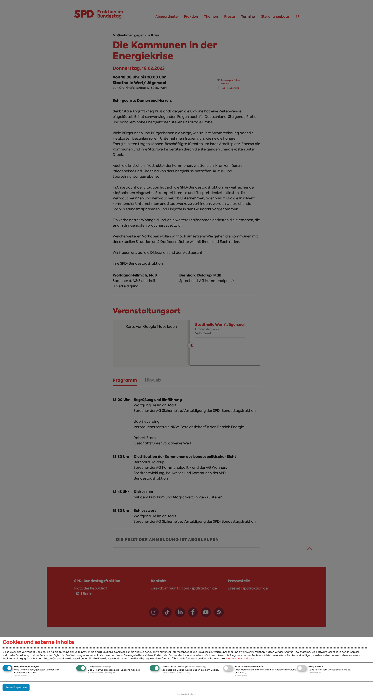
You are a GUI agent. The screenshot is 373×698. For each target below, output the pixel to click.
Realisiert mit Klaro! (186, 694)
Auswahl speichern (16, 687)
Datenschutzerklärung (240, 658)
